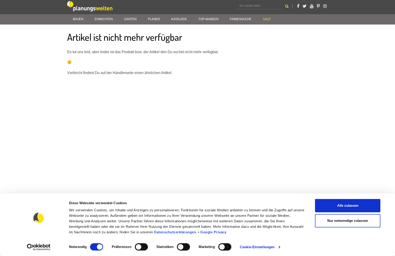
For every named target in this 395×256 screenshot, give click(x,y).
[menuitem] (266, 19)
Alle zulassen (347, 205)
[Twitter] (305, 6)
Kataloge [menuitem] (179, 19)
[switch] (141, 246)
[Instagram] (325, 6)
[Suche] (287, 7)
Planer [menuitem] (154, 19)
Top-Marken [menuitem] (208, 19)
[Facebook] (298, 6)
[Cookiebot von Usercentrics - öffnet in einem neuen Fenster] (39, 247)
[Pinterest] (318, 6)
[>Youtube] (311, 6)
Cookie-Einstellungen (257, 247)
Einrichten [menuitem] (104, 19)
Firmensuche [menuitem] (240, 19)
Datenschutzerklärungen (175, 232)
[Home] (90, 7)
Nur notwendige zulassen (347, 221)
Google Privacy (213, 232)
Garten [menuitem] (130, 19)
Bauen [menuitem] (78, 19)
